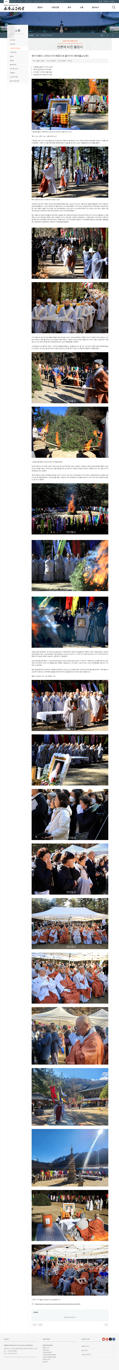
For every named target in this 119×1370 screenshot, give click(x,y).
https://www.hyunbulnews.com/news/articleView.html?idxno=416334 (57, 1304)
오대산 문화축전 (47, 1352)
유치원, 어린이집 (86, 1355)
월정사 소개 (46, 1348)
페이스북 (107, 35)
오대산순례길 (37, 1)
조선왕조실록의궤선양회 (57, 1)
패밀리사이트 (85, 1346)
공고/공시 (12, 44)
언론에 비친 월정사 (15, 48)
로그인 (100, 1)
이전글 (34, 1325)
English (112, 1)
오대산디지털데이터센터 (49, 1357)
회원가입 (106, 1)
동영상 (12, 60)
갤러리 (12, 56)
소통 (81, 7)
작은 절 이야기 (14, 68)
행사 (69, 7)
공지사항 (12, 40)
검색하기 (113, 7)
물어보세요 (13, 64)
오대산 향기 (46, 1350)
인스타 (106, 1339)
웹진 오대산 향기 (14, 81)
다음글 (40, 1325)
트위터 (112, 35)
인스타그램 (102, 35)
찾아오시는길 (46, 1359)
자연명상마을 (28, 1)
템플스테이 (13, 1)
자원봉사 (12, 72)
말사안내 (45, 1362)
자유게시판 (13, 52)
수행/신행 (55, 7)
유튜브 (103, 1339)
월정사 (6, 1)
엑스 (110, 1339)
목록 (106, 1325)
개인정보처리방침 (47, 1345)
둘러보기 (95, 7)
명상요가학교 (45, 1)
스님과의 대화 (14, 77)
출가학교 (20, 1)
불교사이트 (85, 1350)
